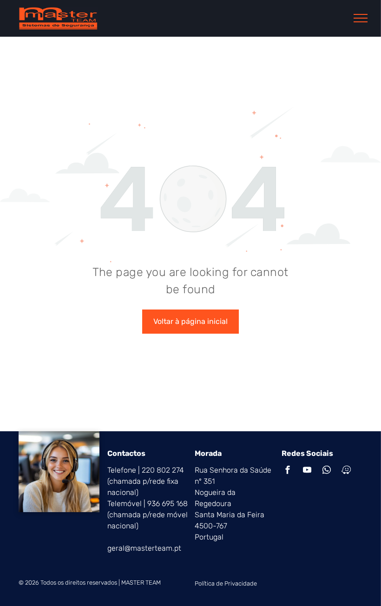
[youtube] (307, 471)
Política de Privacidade (226, 583)
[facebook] (288, 471)
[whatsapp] (327, 471)
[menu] (360, 18)
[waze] (346, 471)
